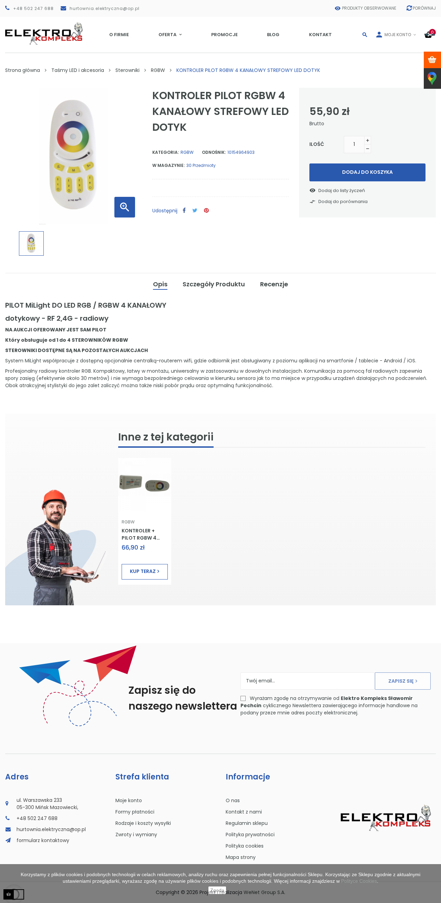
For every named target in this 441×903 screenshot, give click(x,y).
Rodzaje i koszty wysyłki (143, 823)
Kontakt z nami (244, 811)
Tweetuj (194, 210)
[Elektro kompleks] (44, 35)
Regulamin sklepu (247, 823)
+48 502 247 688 (33, 8)
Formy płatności (134, 811)
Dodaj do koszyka (367, 172)
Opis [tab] (160, 284)
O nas (233, 800)
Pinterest (206, 210)
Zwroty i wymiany (136, 834)
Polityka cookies (245, 845)
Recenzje (274, 284)
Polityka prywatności (250, 834)
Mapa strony (241, 857)
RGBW (187, 152)
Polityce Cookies (359, 881)
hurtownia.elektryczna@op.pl (105, 8)
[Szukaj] (365, 34)
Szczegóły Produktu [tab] (214, 284)
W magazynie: (168, 165)
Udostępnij (184, 210)
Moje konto (128, 800)
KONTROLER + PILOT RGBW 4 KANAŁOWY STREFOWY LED (139, 534)
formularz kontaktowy (43, 840)
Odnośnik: (214, 152)
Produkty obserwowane (369, 8)
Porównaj (424, 8)
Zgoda (217, 890)
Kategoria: (165, 152)
